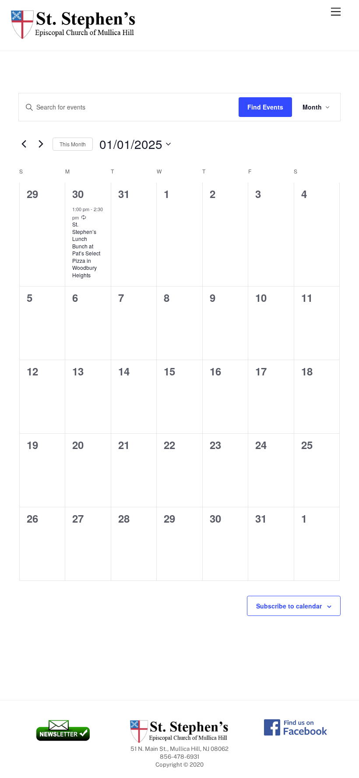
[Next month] (40, 144)
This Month (73, 144)
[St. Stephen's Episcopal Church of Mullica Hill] (73, 35)
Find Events (265, 107)
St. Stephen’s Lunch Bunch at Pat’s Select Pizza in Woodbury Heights (86, 249)
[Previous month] (23, 144)
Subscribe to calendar (289, 605)
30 (77, 193)
